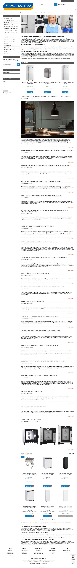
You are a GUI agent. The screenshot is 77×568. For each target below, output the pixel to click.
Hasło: (4, 85)
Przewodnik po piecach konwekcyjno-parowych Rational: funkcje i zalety (44, 257)
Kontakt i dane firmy (66, 550)
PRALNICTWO (6, 22)
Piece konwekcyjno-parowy (9, 30)
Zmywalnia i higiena (7, 49)
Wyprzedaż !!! (6, 18)
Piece (5, 47)
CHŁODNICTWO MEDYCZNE (9, 28)
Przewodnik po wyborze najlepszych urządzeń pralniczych (39, 316)
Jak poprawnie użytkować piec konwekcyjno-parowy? (37, 226)
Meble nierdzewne (7, 37)
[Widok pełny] (73, 454)
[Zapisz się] (18, 64)
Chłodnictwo (6, 43)
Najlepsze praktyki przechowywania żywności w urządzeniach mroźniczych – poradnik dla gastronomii (45, 211)
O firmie (67, 552)
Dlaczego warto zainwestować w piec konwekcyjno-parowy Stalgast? (43, 361)
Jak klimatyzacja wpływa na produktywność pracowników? (39, 241)
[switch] (73, 563)
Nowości (5, 51)
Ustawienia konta (24, 552)
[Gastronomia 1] (47, 24)
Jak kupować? (52, 552)
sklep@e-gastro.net (35, 563)
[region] (47, 24)
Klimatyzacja (6, 35)
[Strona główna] (18, 6)
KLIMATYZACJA (7, 24)
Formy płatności (38, 550)
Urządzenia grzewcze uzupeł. (9, 32)
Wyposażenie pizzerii (8, 41)
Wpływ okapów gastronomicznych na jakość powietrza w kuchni (41, 195)
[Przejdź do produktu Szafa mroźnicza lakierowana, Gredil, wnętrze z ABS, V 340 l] (47, 497)
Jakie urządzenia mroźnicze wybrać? (32, 301)
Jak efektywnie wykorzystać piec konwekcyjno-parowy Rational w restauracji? (46, 165)
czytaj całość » (71, 147)
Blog (52, 553)
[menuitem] (5, 12)
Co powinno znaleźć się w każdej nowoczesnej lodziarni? (39, 375)
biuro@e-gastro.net (44, 563)
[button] (33, 486)
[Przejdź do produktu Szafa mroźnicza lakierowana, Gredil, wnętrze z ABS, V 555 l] (65, 497)
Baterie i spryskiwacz (8, 39)
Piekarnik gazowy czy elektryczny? (32, 391)
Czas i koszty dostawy (38, 552)
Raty (10, 555)
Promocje (5, 53)
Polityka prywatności (52, 550)
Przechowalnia (24, 553)
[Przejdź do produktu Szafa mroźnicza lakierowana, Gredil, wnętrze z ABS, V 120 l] (29, 497)
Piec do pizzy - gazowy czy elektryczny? (33, 406)
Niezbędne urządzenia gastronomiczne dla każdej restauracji (40, 330)
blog (33, 98)
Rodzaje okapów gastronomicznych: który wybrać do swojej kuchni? (43, 286)
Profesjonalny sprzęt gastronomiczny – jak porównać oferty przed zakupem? (46, 96)
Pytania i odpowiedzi (10, 553)
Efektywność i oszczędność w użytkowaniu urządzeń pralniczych (41, 181)
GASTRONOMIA (7, 20)
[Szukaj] (55, 4)
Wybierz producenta (6, 72)
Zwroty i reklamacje (10, 552)
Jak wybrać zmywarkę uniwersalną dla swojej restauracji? (39, 345)
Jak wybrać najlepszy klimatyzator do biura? (35, 273)
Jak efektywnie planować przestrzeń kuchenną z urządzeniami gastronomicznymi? (47, 150)
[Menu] (75, 555)
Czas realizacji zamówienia (38, 553)
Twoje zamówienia (24, 550)
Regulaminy (10, 550)
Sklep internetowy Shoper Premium (38, 567)
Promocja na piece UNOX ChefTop (31, 419)
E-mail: (4, 81)
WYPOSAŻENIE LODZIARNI (9, 26)
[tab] (46, 32)
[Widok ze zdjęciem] (70, 454)
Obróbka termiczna (7, 45)
